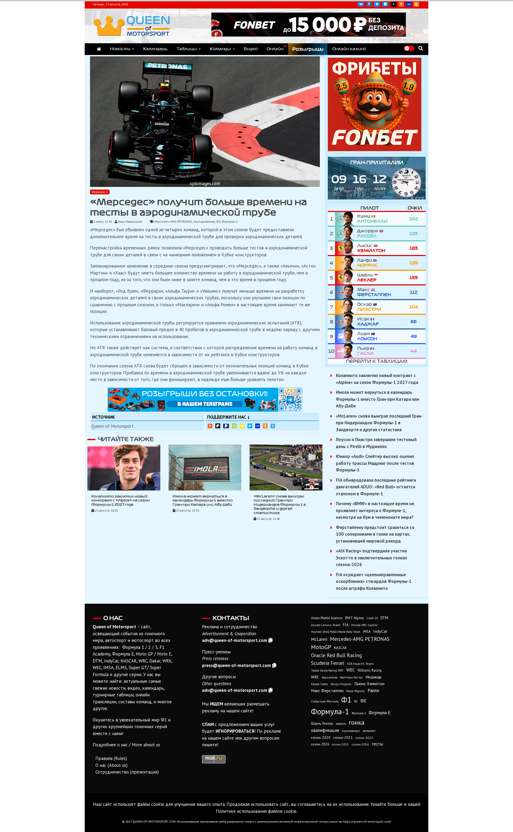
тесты (377, 744)
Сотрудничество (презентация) (127, 772)
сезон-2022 (364, 738)
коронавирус (351, 731)
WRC (315, 677)
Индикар (374, 677)
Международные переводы (257, 425)
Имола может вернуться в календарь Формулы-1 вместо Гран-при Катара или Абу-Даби (203, 500)
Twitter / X (377, 4)
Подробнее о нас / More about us (126, 745)
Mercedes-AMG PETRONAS (173, 221)
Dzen (394, 4)
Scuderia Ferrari (327, 663)
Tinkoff (242, 425)
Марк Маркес (355, 691)
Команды (220, 49)
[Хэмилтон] (346, 248)
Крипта (265, 425)
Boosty (401, 4)
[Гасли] (346, 351)
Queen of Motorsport (112, 426)
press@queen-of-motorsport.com (236, 665)
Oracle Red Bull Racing (336, 655)
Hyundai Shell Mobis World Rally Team (335, 632)
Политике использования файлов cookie (256, 811)
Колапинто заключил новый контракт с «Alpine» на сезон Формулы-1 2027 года (120, 500)
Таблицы (187, 49)
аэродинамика (204, 221)
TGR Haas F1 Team (360, 663)
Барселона (329, 677)
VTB (249, 425)
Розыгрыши (307, 49)
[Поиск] (421, 48)
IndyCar (380, 631)
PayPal (226, 426)
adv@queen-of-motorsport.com (234, 640)
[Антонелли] (346, 219)
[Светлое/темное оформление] (409, 48)
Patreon (217, 425)
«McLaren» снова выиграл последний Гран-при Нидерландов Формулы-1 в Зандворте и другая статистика (280, 505)
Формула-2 (359, 713)
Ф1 (218, 221)
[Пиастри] (346, 307)
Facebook (369, 4)
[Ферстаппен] (346, 292)
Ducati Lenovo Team (325, 625)
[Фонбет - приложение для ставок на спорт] (308, 35)
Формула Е (379, 713)
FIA (346, 624)
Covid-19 (372, 618)
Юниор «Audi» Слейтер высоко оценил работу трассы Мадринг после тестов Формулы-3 (375, 463)
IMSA (367, 631)
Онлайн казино (349, 49)
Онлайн (275, 49)
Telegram (385, 4)
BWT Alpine (354, 617)
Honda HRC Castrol (364, 625)
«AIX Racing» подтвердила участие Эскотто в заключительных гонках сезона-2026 (371, 557)
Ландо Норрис (341, 684)
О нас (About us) (111, 765)
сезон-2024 (320, 744)
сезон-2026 (360, 744)
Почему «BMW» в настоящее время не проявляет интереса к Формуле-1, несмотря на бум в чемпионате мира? (375, 510)
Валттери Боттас (351, 677)
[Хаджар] (346, 321)
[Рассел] (346, 233)
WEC (350, 670)
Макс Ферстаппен (327, 690)
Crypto (416, 4)
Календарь (155, 49)
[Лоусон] (346, 336)
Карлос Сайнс (319, 684)
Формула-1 (100, 192)
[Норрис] (346, 263)
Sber (234, 425)
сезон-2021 (343, 737)
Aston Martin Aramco (327, 618)
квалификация (325, 730)
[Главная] (99, 49)
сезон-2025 (340, 744)
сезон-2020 (321, 737)
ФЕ (363, 701)
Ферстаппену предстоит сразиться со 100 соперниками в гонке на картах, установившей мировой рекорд (375, 534)
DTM (384, 617)
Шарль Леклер (322, 723)
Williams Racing (369, 670)
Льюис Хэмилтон (369, 683)
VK (360, 4)
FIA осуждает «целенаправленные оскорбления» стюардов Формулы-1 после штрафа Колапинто (373, 581)
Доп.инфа (273, 426)
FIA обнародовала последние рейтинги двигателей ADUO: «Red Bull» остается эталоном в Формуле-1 (376, 487)
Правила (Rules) (111, 758)
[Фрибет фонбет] (374, 149)
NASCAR (340, 648)
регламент (369, 731)
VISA (408, 4)
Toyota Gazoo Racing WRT (327, 670)
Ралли (373, 690)
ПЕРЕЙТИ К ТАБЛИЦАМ (376, 361)
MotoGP (321, 647)
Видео (251, 49)
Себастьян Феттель (325, 701)
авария (341, 723)
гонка (356, 722)
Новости (120, 49)
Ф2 (356, 701)
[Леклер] (346, 277)
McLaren (319, 639)
